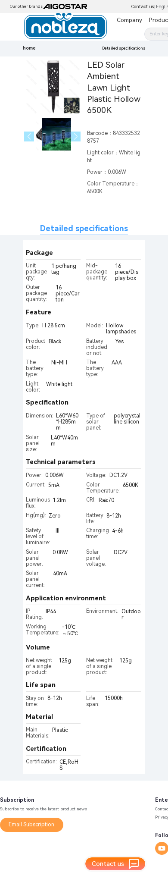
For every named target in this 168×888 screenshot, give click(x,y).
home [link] (29, 48)
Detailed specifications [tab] (84, 228)
